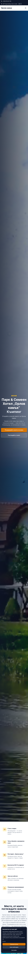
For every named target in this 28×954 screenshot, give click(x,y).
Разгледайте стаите (14, 435)
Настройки (14, 950)
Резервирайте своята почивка (14, 430)
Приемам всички (14, 944)
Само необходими (14, 947)
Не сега (4, 941)
